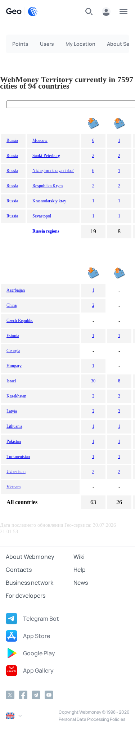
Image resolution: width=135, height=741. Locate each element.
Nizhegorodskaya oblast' (53, 170)
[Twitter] (10, 695)
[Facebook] (23, 695)
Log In (106, 11)
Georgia (13, 350)
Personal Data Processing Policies (92, 719)
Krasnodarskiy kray (49, 200)
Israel (11, 380)
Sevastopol (41, 216)
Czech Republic (19, 320)
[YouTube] (49, 695)
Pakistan (13, 441)
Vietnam (13, 486)
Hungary (14, 365)
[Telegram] (36, 695)
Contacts (19, 570)
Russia (12, 140)
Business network (29, 583)
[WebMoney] (33, 11)
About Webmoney (30, 557)
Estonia (12, 335)
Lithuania (14, 426)
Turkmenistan (18, 456)
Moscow (40, 140)
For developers (25, 595)
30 (93, 380)
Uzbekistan (16, 471)
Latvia (11, 411)
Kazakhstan (16, 396)
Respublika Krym (47, 185)
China (11, 305)
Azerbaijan (15, 290)
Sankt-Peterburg (46, 155)
